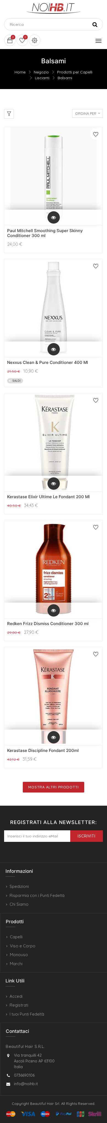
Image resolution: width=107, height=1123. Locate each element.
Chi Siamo (19, 904)
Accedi (16, 996)
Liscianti (42, 77)
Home (20, 72)
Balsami (65, 77)
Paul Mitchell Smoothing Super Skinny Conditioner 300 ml (45, 233)
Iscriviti (86, 836)
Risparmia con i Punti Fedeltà (37, 895)
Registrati (19, 1005)
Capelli (16, 936)
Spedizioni (19, 886)
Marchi (16, 963)
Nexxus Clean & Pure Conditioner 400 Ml (47, 362)
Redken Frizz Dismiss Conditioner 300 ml (48, 623)
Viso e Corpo (22, 945)
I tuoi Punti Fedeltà (27, 1014)
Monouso (19, 954)
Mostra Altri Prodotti (53, 787)
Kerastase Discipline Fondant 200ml (43, 750)
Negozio (41, 72)
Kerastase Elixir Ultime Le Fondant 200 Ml (48, 496)
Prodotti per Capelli (74, 72)
